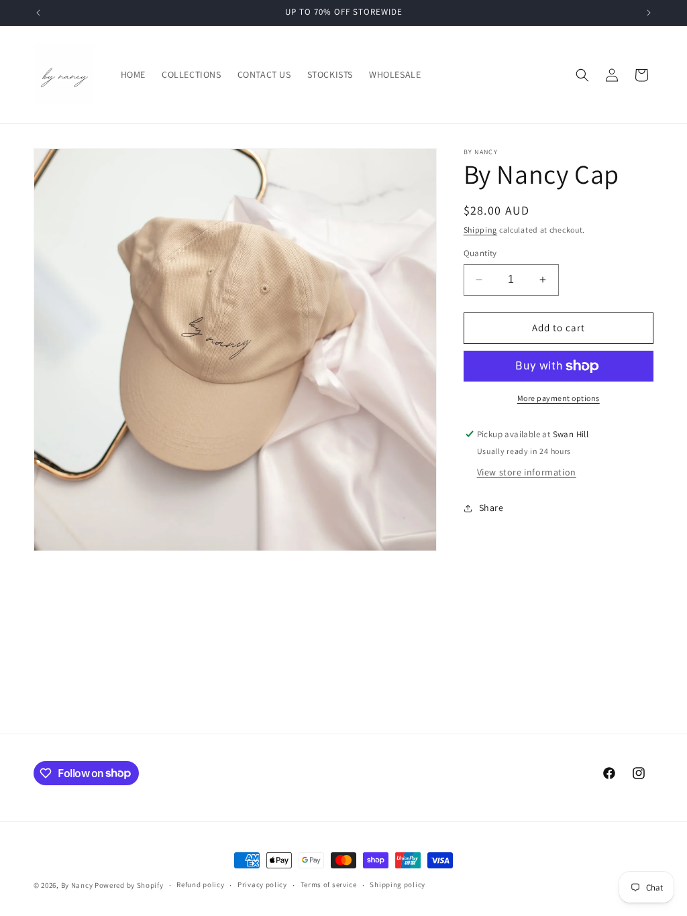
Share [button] (491, 508)
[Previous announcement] (38, 12)
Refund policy (200, 884)
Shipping (481, 230)
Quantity (480, 253)
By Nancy (77, 885)
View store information (526, 472)
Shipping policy (397, 884)
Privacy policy (262, 884)
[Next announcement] (649, 12)
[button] (582, 75)
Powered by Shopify (129, 885)
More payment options (558, 398)
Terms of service (329, 884)
